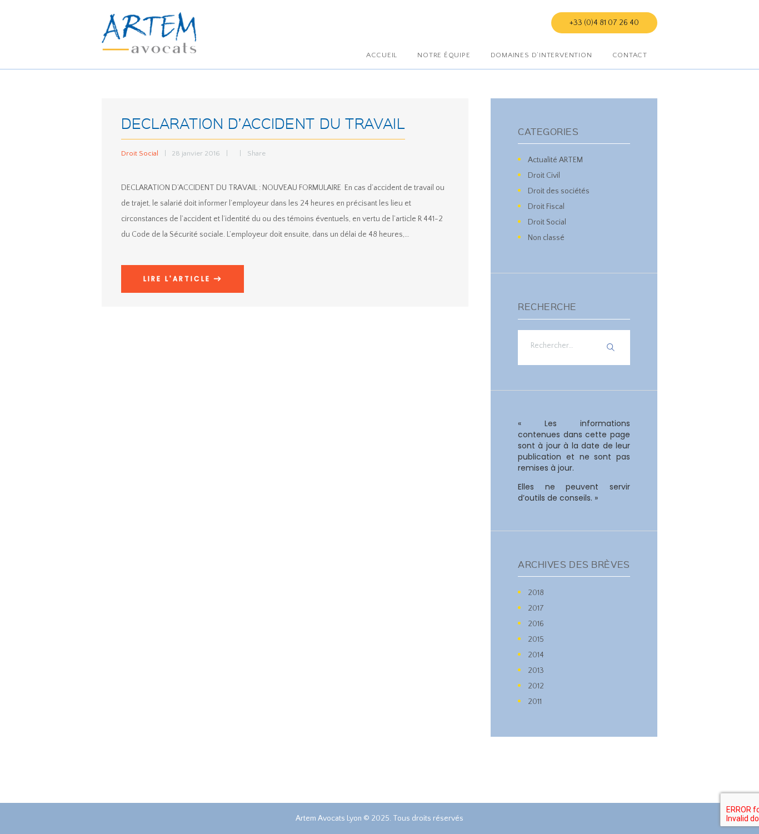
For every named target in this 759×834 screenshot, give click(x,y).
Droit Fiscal (546, 206)
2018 (536, 592)
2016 (536, 624)
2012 (536, 686)
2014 (536, 655)
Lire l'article (177, 278)
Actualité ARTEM (555, 160)
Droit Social (139, 153)
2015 (536, 639)
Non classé (546, 237)
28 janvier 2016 (196, 153)
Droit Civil (544, 175)
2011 (535, 701)
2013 (536, 670)
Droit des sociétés (559, 191)
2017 (536, 608)
